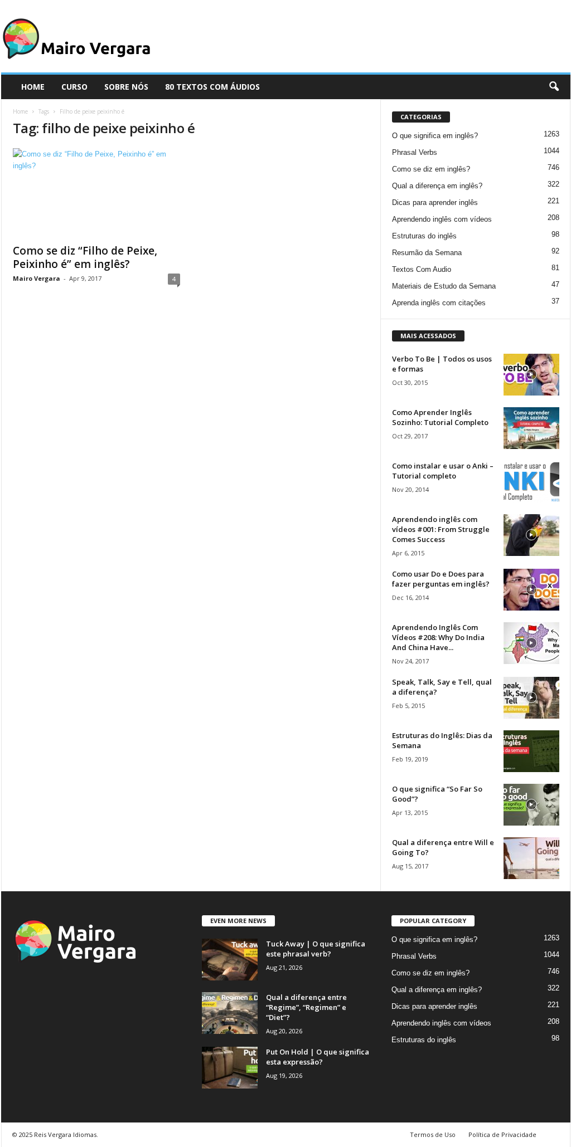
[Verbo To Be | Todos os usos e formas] (531, 375)
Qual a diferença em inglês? (437, 186)
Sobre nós (126, 86)
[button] (553, 87)
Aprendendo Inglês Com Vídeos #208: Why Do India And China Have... (438, 637)
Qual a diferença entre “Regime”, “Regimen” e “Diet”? (306, 1007)
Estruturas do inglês (424, 236)
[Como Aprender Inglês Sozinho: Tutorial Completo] (531, 428)
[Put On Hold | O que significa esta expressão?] (230, 1068)
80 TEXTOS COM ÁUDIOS (212, 86)
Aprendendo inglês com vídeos (442, 219)
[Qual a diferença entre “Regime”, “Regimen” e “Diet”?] (230, 1013)
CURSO (74, 86)
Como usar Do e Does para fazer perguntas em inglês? (441, 579)
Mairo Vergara (36, 278)
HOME (33, 86)
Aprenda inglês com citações (439, 303)
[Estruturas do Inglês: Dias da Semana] (531, 751)
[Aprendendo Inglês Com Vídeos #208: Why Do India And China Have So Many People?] (531, 643)
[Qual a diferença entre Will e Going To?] (531, 858)
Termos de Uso (433, 1134)
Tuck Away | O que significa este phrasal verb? (315, 949)
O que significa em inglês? (435, 135)
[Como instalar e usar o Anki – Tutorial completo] (531, 481)
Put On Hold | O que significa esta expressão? (317, 1057)
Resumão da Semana (427, 252)
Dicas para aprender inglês (435, 202)
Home (20, 111)
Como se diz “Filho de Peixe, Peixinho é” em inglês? (85, 257)
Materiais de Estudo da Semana (444, 286)
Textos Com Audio (421, 269)
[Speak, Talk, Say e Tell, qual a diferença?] (531, 698)
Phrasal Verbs (414, 152)
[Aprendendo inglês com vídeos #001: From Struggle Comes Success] (531, 535)
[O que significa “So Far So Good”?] (531, 805)
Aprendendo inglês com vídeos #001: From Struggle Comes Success (441, 529)
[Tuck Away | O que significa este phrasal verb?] (230, 959)
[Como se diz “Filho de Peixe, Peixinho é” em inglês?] (96, 192)
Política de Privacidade (502, 1134)
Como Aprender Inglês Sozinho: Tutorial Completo (440, 417)
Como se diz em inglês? (431, 169)
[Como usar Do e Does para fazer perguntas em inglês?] (531, 590)
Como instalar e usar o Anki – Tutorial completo (442, 471)
